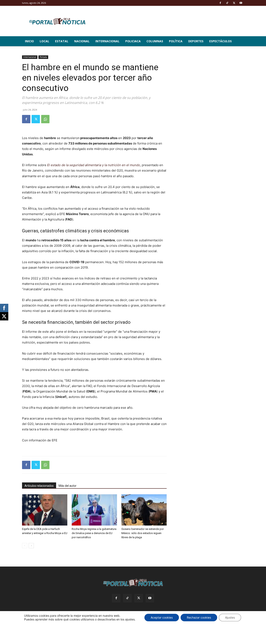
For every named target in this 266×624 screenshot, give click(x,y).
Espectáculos (220, 41)
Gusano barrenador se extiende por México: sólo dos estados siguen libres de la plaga (142, 533)
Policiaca (133, 41)
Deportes (195, 41)
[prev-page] (24, 545)
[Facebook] (220, 3)
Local (44, 41)
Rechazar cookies (199, 617)
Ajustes (230, 617)
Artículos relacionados (39, 485)
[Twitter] (234, 3)
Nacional (82, 41)
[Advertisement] (210, 81)
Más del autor (67, 485)
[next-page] (31, 545)
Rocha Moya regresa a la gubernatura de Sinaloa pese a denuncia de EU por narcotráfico (94, 533)
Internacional (107, 41)
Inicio (29, 41)
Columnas (155, 41)
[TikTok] (227, 3)
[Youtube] (241, 3)
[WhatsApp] (45, 119)
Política (175, 41)
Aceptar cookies (162, 617)
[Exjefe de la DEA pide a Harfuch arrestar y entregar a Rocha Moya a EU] (44, 510)
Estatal (61, 41)
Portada (43, 57)
